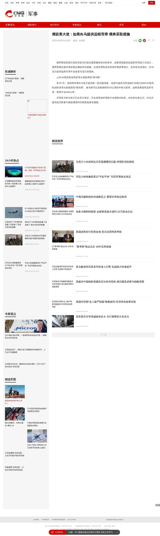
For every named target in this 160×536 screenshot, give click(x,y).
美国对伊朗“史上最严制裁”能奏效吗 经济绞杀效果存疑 (106, 301)
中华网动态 (106, 529)
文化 (44, 3)
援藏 (50, 3)
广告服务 (62, 529)
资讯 (12, 3)
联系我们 (69, 529)
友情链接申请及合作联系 (115, 520)
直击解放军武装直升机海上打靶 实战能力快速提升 (104, 266)
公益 (66, 3)
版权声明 (84, 529)
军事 (17, 3)
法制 (76, 3)
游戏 (39, 3)
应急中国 (92, 3)
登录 (151, 3)
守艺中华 (83, 3)
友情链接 (98, 529)
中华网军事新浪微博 (58, 520)
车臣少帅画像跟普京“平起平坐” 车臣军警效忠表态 (35, 264)
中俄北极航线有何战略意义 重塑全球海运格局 (101, 196)
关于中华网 (54, 529)
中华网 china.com (15, 13)
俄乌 (99, 25)
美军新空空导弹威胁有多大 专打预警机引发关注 (102, 316)
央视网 (82, 40)
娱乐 (28, 3)
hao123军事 (72, 520)
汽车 (33, 3)
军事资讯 (10, 25)
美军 (121, 25)
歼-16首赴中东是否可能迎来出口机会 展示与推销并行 (36, 209)
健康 (60, 3)
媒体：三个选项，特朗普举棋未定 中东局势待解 (90, 532)
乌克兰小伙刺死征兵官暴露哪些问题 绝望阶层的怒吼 (35, 237)
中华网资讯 (45, 520)
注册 (143, 3)
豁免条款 (91, 529)
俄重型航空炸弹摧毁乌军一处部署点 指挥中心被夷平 (35, 182)
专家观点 (76, 25)
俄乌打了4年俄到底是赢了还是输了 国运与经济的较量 (36, 223)
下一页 (103, 335)
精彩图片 (32, 25)
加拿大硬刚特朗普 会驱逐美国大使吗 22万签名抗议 (104, 211)
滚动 (144, 25)
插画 (55, 3)
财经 (23, 3)
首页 (6, 3)
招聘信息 (77, 529)
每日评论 (54, 25)
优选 (71, 3)
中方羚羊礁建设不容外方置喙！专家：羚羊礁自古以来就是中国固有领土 (35, 169)
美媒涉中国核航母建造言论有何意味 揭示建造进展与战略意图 (110, 281)
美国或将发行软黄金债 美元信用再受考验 (99, 231)
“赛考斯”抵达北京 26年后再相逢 (93, 246)
